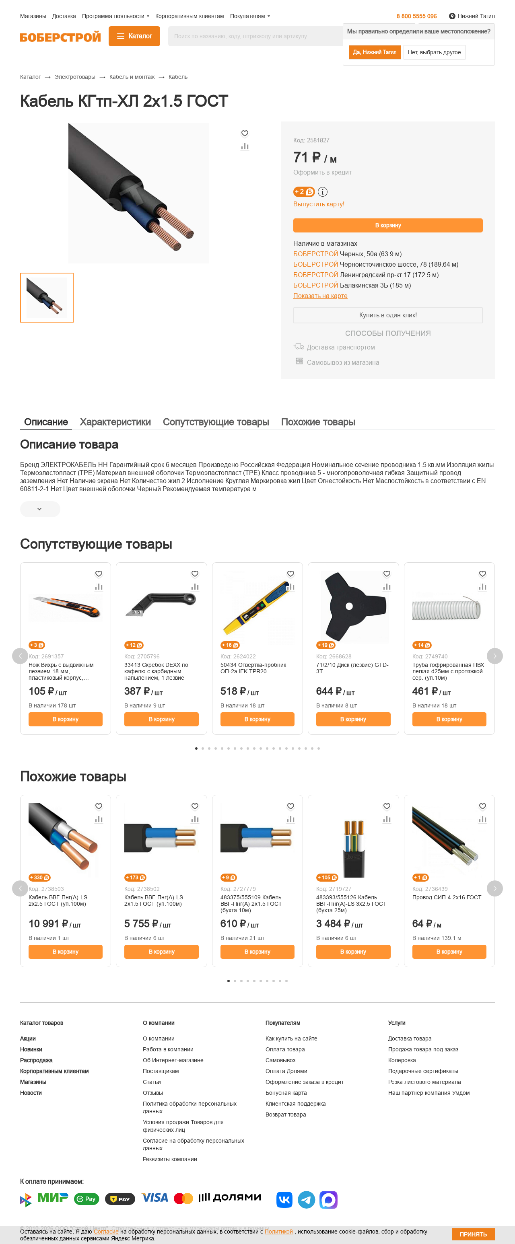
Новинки (31, 1049)
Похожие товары (318, 421)
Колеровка (402, 1060)
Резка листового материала (424, 1082)
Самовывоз (280, 1060)
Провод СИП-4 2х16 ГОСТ (447, 897)
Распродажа (36, 1060)
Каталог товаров (41, 1023)
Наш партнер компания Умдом (429, 1093)
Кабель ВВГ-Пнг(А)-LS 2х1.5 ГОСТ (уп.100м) (153, 900)
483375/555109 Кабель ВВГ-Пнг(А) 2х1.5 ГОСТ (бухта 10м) (251, 903)
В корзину (388, 225)
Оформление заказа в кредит (305, 1082)
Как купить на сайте (291, 1038)
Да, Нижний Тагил (375, 52)
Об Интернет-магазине (173, 1060)
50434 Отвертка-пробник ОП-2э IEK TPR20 (253, 668)
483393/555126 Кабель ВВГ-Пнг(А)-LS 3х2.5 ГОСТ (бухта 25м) (351, 903)
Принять (473, 1234)
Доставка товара (410, 1038)
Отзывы (153, 1093)
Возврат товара (286, 1114)
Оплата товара (285, 1049)
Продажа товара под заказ (423, 1049)
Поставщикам (161, 1071)
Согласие (106, 1231)
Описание (46, 421)
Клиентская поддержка (296, 1103)
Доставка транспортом (341, 347)
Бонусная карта (286, 1093)
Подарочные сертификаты (423, 1071)
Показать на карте (320, 295)
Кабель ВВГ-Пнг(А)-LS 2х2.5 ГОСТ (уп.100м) (58, 900)
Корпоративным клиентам (54, 1071)
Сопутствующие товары (216, 421)
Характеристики (115, 421)
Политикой (279, 1231)
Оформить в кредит (322, 172)
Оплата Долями (286, 1071)
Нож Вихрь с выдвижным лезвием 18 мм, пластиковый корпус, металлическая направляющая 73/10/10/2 (64, 671)
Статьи (152, 1082)
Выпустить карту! (318, 204)
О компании (159, 1038)
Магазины (33, 1082)
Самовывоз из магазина (343, 362)
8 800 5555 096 (417, 16)
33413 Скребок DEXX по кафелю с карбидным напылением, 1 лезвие (156, 671)
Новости (31, 1093)
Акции (28, 1038)
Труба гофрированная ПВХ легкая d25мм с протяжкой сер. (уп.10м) (448, 671)
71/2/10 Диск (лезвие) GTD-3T (352, 668)
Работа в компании (168, 1049)
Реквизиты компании (170, 1159)
